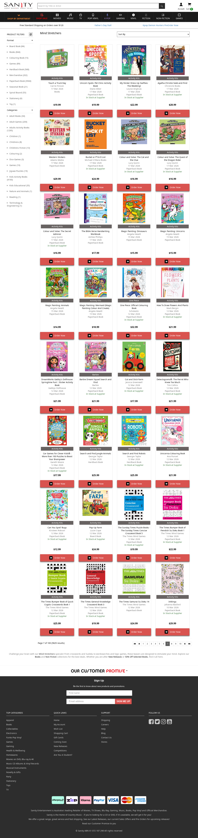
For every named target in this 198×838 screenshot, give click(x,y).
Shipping (105, 720)
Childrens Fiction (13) (19, 147)
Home (56, 720)
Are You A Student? (63, 754)
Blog (103, 733)
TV (80, 18)
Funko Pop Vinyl (13, 737)
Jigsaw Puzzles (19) (18, 171)
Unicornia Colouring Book (172, 453)
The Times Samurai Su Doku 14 (134, 601)
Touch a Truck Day (57, 83)
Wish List (58, 728)
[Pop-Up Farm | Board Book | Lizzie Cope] (95, 505)
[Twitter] (158, 723)
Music (70, 18)
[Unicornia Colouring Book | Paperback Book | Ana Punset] (172, 431)
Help (103, 728)
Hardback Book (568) (18, 69)
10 (180, 644)
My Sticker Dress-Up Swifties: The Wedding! (134, 84)
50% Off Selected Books (136, 656)
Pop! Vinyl (93, 18)
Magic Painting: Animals (57, 305)
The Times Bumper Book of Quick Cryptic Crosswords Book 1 (57, 603)
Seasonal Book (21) (17, 86)
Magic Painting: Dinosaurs (134, 231)
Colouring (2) (15, 153)
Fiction (146, 18)
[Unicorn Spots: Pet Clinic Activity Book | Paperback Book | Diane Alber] (95, 60)
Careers (105, 724)
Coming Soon (60, 741)
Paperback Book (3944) (19, 81)
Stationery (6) (15, 98)
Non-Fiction (163, 18)
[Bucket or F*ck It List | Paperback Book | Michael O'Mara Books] (95, 134)
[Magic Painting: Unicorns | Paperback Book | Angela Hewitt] (172, 208)
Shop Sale (41, 18)
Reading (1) (14, 197)
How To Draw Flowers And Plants (172, 305)
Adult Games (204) (17, 121)
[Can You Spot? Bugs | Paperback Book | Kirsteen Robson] (57, 505)
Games (179, 18)
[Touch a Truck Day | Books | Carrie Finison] (57, 60)
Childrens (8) (15, 142)
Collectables (12, 728)
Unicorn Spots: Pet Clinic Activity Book (95, 84)
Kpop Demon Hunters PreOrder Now (160, 25)
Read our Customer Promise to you (99, 823)
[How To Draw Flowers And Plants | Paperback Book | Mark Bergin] (172, 283)
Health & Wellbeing (15, 750)
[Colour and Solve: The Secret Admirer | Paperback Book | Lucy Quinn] (57, 208)
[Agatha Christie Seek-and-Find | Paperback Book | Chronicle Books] (172, 60)
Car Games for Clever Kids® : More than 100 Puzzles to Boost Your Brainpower (57, 456)
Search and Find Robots (134, 453)
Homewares (12, 754)
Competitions (60, 750)
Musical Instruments (16, 768)
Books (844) (14, 52)
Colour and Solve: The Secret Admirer (57, 232)
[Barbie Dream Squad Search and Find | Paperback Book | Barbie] (95, 357)
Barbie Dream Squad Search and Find (95, 381)
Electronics (11, 733)
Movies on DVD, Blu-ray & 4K (20, 759)
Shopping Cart (61, 733)
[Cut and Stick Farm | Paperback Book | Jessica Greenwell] (134, 357)
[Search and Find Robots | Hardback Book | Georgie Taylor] (134, 431)
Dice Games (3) (16, 159)
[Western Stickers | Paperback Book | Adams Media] (57, 134)
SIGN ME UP (123, 701)
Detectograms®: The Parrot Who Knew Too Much (172, 381)
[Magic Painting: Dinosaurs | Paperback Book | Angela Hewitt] (134, 208)
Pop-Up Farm (95, 527)
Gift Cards (58, 737)
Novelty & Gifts (13, 772)
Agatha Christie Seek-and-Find (172, 83)
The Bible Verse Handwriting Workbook (95, 232)
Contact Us (106, 737)
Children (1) (14, 136)
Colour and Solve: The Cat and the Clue (134, 158)
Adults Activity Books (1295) (18, 129)
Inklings (172, 601)
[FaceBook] (152, 723)
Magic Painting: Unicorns (172, 231)
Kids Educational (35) (19, 185)
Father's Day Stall (103, 25)
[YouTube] (170, 723)
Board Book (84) (16, 46)
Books (38, 656)
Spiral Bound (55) (17, 92)
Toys (8, 785)
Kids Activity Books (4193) (17, 178)
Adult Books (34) (16, 116)
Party (8, 776)
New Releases (115, 656)
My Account (59, 724)
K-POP (107, 18)
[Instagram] (164, 723)
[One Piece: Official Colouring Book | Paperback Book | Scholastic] (134, 283)
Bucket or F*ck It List (96, 157)
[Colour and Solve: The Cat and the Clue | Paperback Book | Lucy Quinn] (134, 134)
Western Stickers (57, 157)
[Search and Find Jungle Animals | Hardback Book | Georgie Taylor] (95, 431)
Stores (104, 741)
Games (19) (14, 165)
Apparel (10, 720)
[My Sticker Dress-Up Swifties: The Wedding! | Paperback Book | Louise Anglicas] (134, 60)
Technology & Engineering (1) (14, 204)
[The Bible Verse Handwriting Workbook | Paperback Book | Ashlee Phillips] (95, 208)
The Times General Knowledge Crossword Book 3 (95, 603)
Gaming (120, 18)
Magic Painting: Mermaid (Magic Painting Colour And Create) (95, 307)
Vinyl (133, 18)
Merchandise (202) (17, 75)
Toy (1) (12, 104)
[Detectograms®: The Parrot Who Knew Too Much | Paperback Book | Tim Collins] (172, 357)
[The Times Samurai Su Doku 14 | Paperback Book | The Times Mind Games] (134, 579)
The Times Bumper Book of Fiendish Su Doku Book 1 (172, 529)
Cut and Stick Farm (134, 379)
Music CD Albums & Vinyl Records (22, 763)
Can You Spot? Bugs (57, 527)
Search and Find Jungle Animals (95, 453)
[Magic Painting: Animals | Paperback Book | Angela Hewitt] (57, 283)
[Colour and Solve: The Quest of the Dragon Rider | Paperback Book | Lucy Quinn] (172, 134)
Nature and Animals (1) (20, 191)
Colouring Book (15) (18, 57)
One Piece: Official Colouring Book (134, 307)
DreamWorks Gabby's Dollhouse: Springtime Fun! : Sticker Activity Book (57, 382)
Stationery (11, 781)
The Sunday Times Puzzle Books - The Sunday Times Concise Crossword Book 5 (134, 530)
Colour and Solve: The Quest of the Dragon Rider (173, 158)
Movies (57, 18)
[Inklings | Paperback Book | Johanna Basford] (172, 579)
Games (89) (14, 63)
